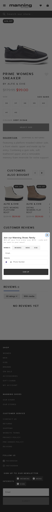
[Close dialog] (47, 235)
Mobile (7, 258)
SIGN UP (26, 272)
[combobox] (8, 262)
